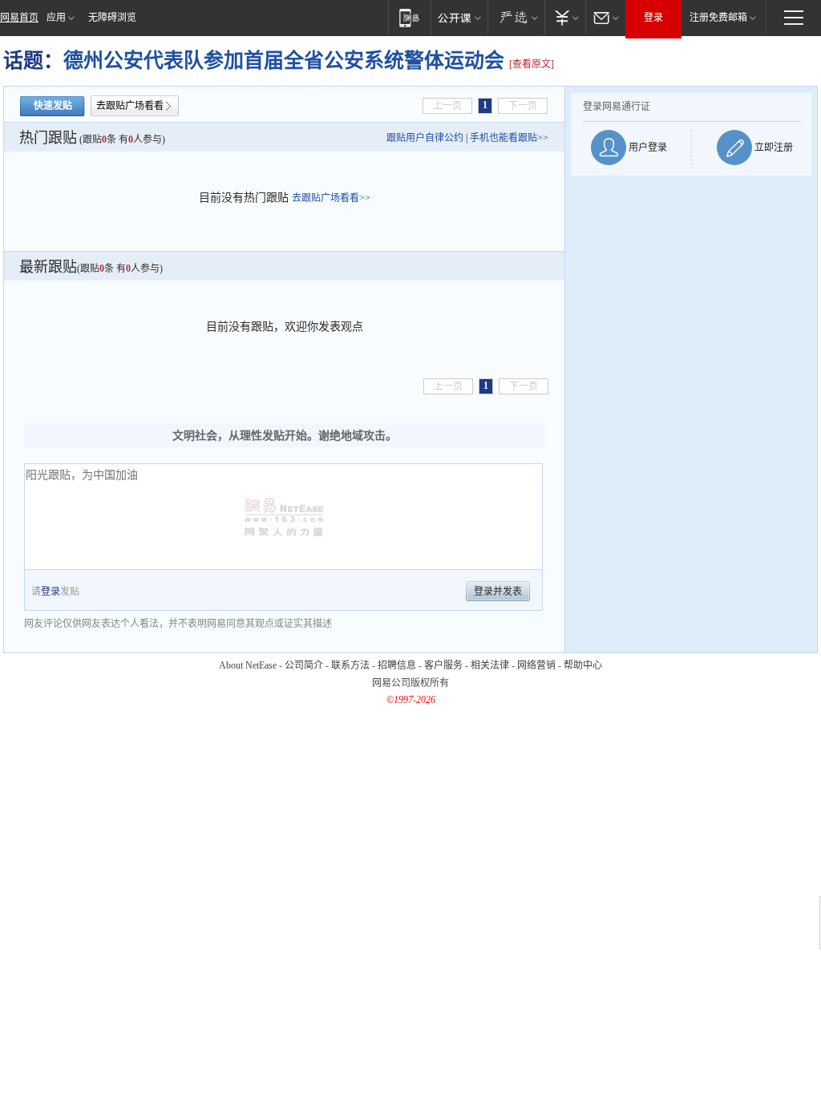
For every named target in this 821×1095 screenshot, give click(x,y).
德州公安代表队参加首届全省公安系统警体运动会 (286, 60)
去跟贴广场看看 (130, 105)
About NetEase (248, 665)
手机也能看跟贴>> (509, 137)
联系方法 (350, 665)
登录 (653, 17)
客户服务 (443, 665)
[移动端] (409, 17)
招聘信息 (397, 665)
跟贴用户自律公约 (424, 137)
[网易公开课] (459, 17)
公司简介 (304, 665)
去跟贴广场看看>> (331, 198)
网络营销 (536, 665)
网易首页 (19, 17)
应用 (56, 17)
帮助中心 (583, 665)
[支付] (564, 17)
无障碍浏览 (112, 17)
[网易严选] (515, 17)
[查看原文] (531, 64)
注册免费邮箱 (718, 17)
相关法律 (490, 665)
